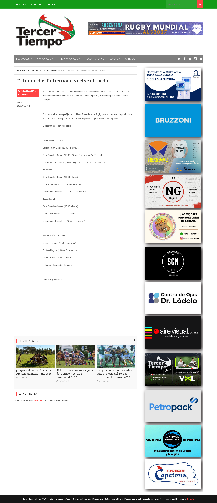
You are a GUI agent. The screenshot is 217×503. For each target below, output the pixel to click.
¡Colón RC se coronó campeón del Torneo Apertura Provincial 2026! (74, 373)
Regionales (23, 58)
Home (22, 70)
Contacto (52, 4)
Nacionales (44, 58)
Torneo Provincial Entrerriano (44, 70)
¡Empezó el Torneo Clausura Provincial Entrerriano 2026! (34, 371)
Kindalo (190, 499)
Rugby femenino (94, 58)
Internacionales (68, 58)
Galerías (130, 58)
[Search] (200, 4)
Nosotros (21, 4)
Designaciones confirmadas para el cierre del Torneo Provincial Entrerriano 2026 (114, 373)
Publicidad (36, 4)
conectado (38, 400)
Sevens (113, 58)
